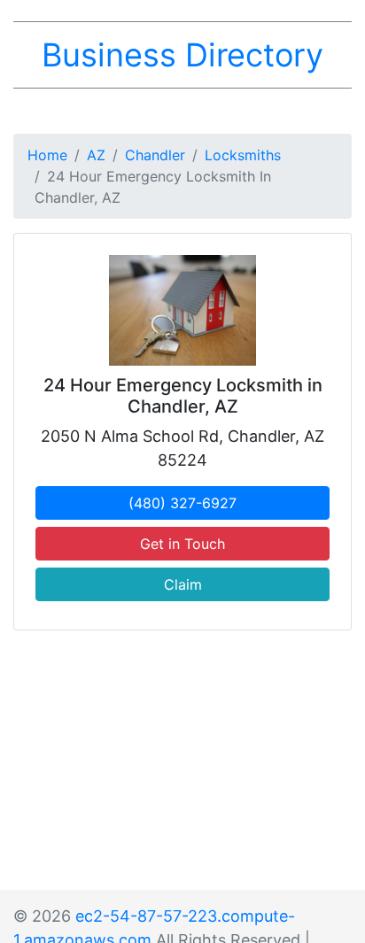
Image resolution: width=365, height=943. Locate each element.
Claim (183, 584)
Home (47, 155)
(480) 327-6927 (182, 503)
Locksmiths (243, 155)
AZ (96, 155)
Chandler (155, 155)
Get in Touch (182, 544)
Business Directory (182, 54)
